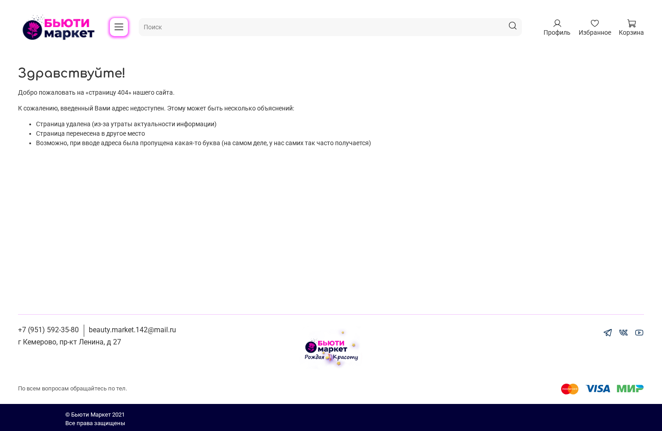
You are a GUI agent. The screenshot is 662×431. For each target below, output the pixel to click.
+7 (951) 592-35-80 (48, 330)
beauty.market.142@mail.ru (132, 330)
